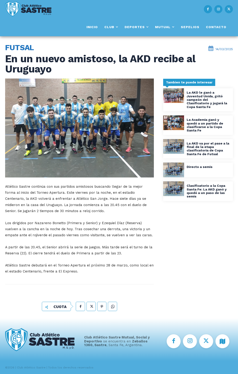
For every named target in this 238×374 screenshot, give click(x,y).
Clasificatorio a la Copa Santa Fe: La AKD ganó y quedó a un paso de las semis (207, 191)
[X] (229, 9)
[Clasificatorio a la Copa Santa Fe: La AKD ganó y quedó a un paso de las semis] (173, 188)
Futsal (19, 47)
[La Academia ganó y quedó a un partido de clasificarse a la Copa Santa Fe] (173, 122)
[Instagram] (218, 9)
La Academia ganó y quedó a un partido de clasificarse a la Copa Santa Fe (205, 125)
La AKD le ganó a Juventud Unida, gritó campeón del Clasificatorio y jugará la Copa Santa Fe (207, 100)
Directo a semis (199, 167)
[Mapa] (222, 341)
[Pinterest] (101, 306)
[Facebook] (208, 9)
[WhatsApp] (112, 306)
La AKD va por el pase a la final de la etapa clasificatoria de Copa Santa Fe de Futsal (208, 148)
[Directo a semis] (173, 170)
